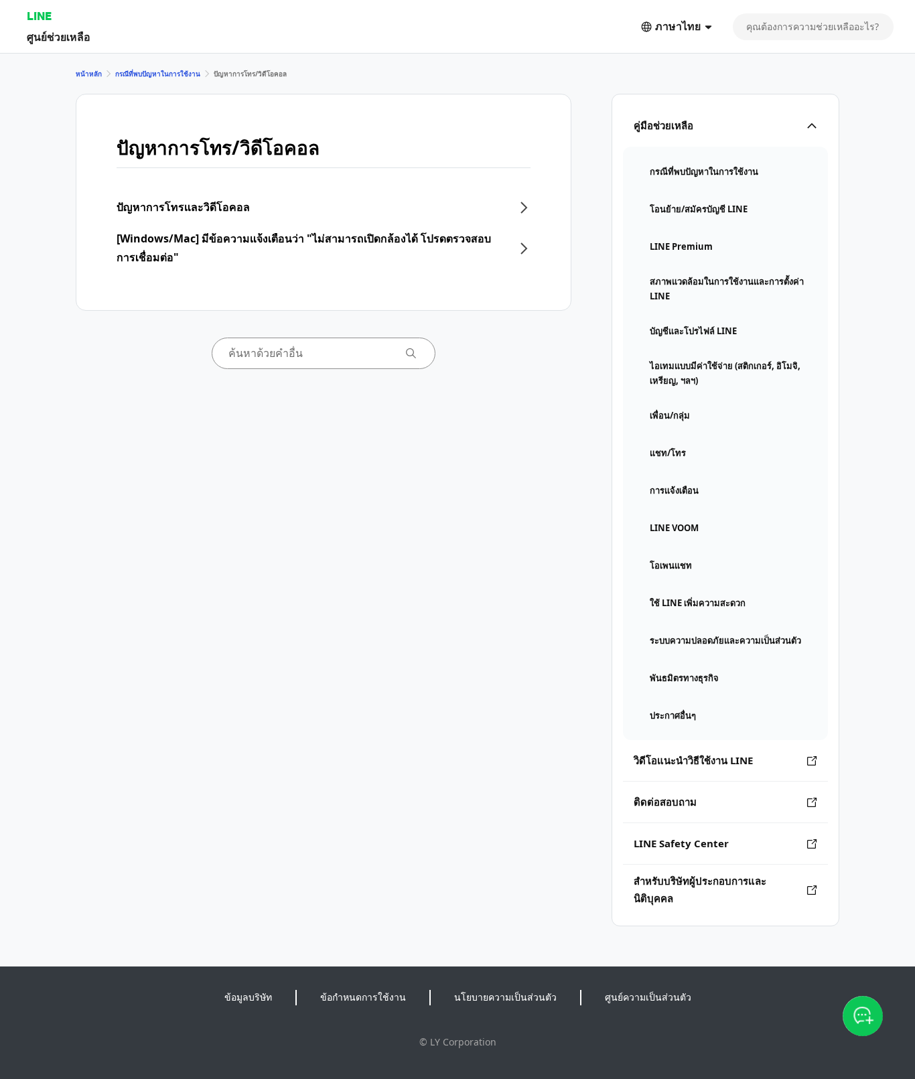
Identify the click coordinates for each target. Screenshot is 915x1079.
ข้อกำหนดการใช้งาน (363, 997)
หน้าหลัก (89, 73)
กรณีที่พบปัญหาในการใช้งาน (157, 73)
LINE (39, 16)
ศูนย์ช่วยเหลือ (58, 36)
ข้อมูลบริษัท (248, 997)
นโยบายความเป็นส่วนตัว (505, 997)
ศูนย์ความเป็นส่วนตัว (648, 997)
